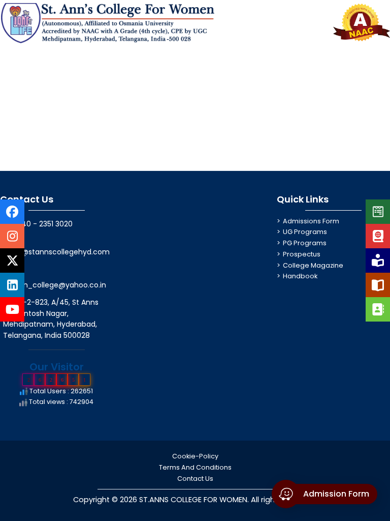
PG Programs (305, 243)
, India (51, 335)
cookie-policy (195, 456)
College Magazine (313, 265)
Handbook (300, 276)
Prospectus (301, 254)
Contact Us (195, 478)
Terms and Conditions (195, 467)
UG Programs (305, 231)
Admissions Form (311, 221)
